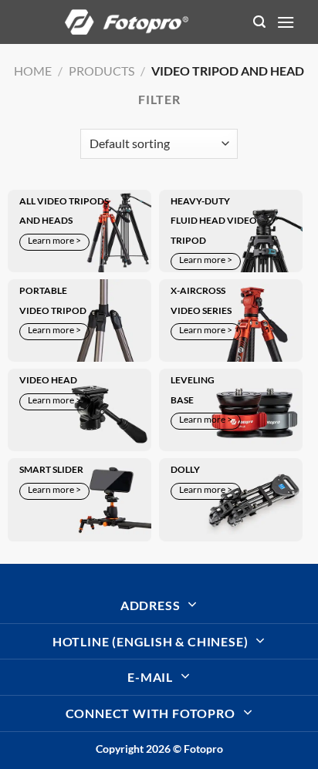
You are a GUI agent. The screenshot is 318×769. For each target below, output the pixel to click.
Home (33, 70)
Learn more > (54, 240)
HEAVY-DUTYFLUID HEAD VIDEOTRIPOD (214, 220)
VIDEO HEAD (48, 380)
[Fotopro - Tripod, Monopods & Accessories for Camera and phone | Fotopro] (126, 21)
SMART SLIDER (51, 469)
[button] (259, 22)
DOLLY (185, 469)
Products (101, 70)
